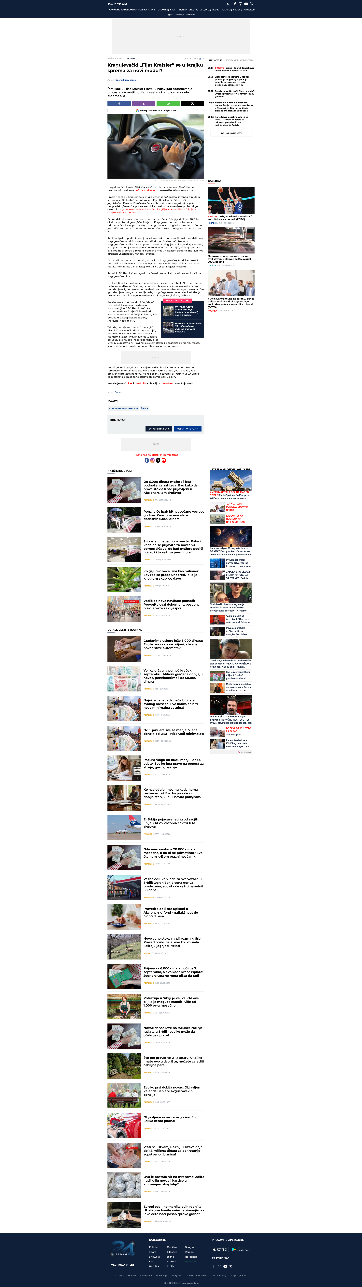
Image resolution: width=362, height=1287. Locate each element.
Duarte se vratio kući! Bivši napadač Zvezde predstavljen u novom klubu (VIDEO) (234, 94)
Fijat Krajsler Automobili (123, 408)
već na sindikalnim (146, 190)
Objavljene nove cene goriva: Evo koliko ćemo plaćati (170, 1119)
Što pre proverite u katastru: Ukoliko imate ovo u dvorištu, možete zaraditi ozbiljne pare (174, 1061)
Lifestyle (205, 9)
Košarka (212, 223)
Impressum (146, 1275)
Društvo (193, 9)
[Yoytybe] (246, 4)
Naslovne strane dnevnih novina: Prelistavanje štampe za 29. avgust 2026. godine (229, 259)
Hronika (182, 9)
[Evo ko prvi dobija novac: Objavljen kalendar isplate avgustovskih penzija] (124, 1095)
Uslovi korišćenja (218, 1275)
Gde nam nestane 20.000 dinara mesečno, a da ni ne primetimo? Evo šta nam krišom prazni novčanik (173, 853)
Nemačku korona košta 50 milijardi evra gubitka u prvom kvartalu (188, 327)
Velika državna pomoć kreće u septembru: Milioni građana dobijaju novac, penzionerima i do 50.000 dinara (173, 676)
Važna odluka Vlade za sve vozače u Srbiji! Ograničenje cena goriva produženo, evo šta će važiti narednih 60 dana (174, 884)
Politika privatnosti (196, 1275)
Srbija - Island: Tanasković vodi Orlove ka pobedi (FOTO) (234, 69)
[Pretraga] (228, 4)
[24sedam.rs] (117, 4)
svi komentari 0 (159, 429)
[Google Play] (240, 1249)
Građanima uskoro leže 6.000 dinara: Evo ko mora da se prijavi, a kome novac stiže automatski (173, 644)
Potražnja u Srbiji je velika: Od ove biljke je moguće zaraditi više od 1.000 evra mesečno (171, 1002)
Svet (173, 9)
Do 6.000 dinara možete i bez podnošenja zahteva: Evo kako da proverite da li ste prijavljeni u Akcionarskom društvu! (171, 487)
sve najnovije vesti (231, 133)
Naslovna (111, 58)
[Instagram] (240, 4)
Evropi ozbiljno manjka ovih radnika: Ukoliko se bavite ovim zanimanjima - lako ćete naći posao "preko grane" (174, 1210)
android (141, 383)
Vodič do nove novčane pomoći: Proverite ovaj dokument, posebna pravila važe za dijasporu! (172, 604)
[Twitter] (252, 4)
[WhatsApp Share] (168, 103)
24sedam (167, 383)
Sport (152, 9)
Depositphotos (239, 1275)
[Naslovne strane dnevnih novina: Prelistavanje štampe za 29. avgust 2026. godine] (231, 240)
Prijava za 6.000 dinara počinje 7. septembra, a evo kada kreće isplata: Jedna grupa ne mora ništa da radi (173, 972)
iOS (130, 383)
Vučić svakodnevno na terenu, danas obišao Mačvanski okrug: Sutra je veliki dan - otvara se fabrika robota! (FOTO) (231, 303)
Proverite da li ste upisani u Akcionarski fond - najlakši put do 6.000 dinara (171, 912)
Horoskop (249, 9)
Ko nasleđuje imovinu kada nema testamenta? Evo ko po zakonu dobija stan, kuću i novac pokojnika (172, 793)
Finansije (179, 15)
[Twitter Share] (192, 103)
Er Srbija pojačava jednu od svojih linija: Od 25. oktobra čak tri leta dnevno (171, 823)
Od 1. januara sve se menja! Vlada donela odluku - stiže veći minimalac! (174, 732)
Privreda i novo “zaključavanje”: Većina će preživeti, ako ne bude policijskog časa (186, 311)
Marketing (161, 1275)
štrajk (144, 408)
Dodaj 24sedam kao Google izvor (158, 110)
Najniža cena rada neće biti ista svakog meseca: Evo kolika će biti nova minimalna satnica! (171, 704)
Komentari (247, 60)
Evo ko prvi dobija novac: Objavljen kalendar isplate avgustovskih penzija (172, 1091)
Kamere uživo (128, 9)
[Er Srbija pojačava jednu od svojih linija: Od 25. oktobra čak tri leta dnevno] (124, 827)
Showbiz (163, 9)
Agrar (170, 15)
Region (189, 1252)
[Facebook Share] (119, 103)
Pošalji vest (176, 1275)
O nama (120, 1275)
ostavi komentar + (187, 429)
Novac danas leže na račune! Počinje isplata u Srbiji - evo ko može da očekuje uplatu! (173, 1031)
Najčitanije (231, 60)
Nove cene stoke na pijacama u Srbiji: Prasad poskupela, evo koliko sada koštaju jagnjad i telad (174, 942)
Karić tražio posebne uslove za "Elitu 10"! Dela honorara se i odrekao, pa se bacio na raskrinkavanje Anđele (231, 121)
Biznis (215, 9)
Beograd (190, 1247)
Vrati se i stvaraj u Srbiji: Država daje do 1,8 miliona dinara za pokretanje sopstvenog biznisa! (173, 1150)
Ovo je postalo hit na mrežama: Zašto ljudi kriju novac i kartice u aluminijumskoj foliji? (174, 1180)
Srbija (237, 9)
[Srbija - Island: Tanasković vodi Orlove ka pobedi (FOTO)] (231, 200)
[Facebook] (235, 4)
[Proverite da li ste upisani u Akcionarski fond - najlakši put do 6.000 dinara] (124, 917)
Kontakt (132, 1275)
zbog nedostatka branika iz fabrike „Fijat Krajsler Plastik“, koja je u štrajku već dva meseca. (152, 211)
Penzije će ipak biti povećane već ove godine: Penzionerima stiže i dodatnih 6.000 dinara (174, 515)
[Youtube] (164, 460)
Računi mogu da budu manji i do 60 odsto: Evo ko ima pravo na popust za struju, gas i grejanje (174, 763)
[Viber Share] (143, 103)
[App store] (220, 1249)
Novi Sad (190, 1262)
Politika (142, 9)
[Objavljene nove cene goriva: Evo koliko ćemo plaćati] (124, 1125)
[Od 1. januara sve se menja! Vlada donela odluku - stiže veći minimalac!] (124, 738)
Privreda (190, 15)
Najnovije (114, 9)
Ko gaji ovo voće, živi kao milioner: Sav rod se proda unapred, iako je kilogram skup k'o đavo (171, 575)
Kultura (226, 9)
